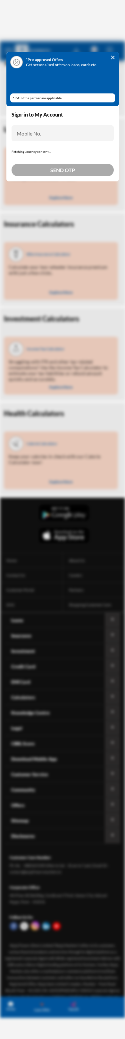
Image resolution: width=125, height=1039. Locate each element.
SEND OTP (62, 194)
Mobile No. (29, 133)
